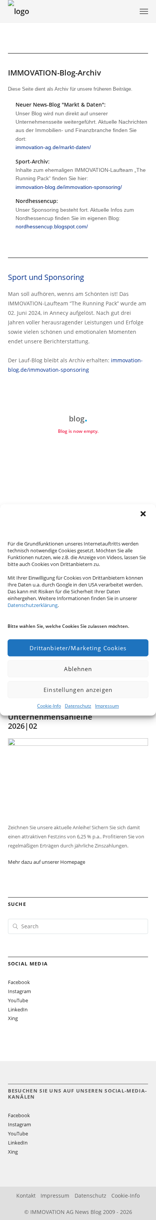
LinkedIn (18, 1009)
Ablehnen (78, 669)
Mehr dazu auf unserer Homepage (46, 861)
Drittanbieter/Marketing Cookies (78, 648)
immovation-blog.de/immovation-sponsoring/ (69, 187)
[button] (143, 514)
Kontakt (26, 1195)
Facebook (19, 982)
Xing (13, 1018)
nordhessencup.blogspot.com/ (52, 226)
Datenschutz (78, 706)
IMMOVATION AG (51, 1211)
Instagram (19, 991)
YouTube (18, 1000)
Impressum (107, 706)
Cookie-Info (49, 706)
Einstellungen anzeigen (78, 689)
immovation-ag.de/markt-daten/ (53, 147)
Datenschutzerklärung (33, 605)
